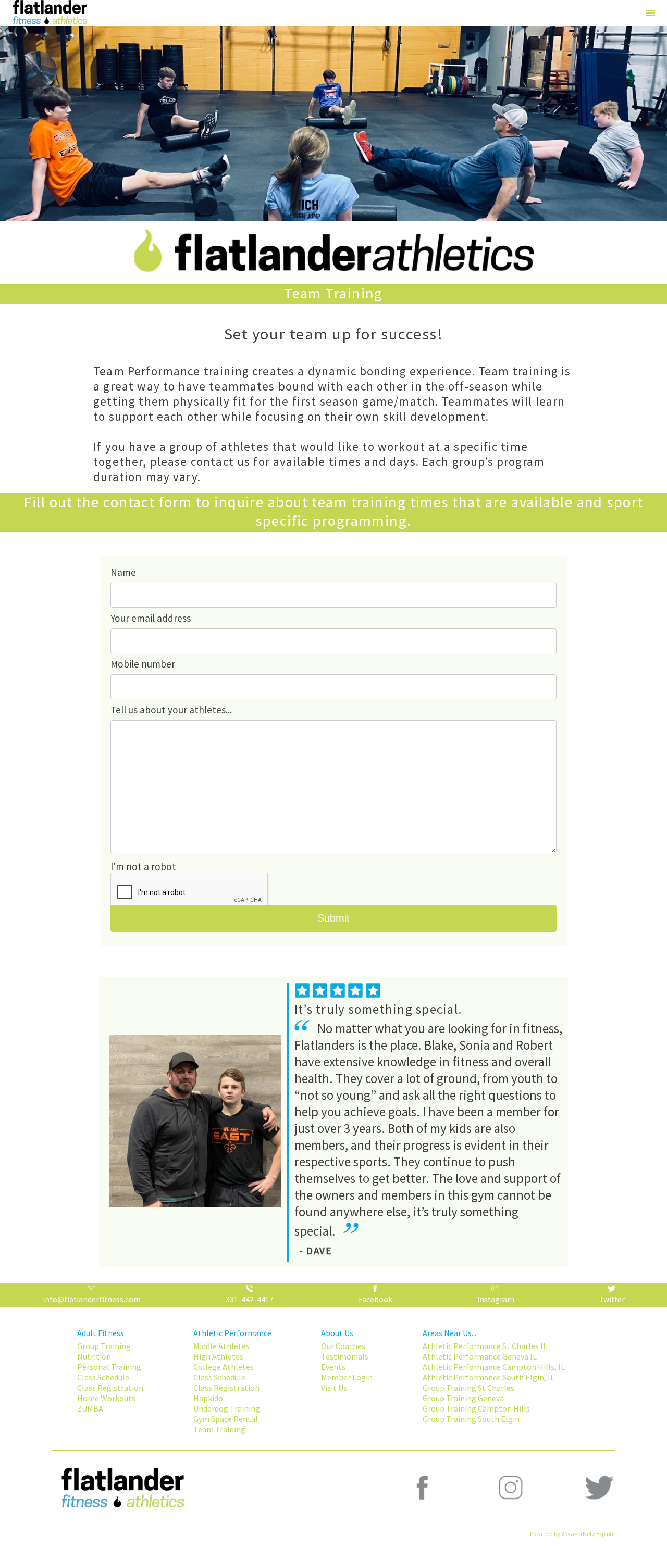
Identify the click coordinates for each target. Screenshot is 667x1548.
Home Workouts (106, 1398)
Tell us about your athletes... (171, 709)
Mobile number (142, 664)
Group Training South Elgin (471, 1419)
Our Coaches (343, 1346)
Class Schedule (103, 1377)
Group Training (104, 1346)
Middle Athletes (221, 1346)
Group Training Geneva (463, 1398)
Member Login (347, 1377)
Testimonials (344, 1356)
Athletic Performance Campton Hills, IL (494, 1367)
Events (333, 1367)
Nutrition (94, 1356)
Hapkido (208, 1398)
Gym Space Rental (225, 1419)
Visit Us (334, 1387)
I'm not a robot (143, 866)
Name (123, 572)
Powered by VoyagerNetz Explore (572, 1534)
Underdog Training (226, 1408)
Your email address (150, 618)
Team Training (219, 1429)
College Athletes (223, 1367)
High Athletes (218, 1356)
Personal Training (109, 1367)
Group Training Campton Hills (476, 1408)
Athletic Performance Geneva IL (480, 1356)
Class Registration (110, 1387)
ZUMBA (90, 1408)
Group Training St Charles (468, 1387)
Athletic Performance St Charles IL (485, 1346)
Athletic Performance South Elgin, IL (488, 1377)
